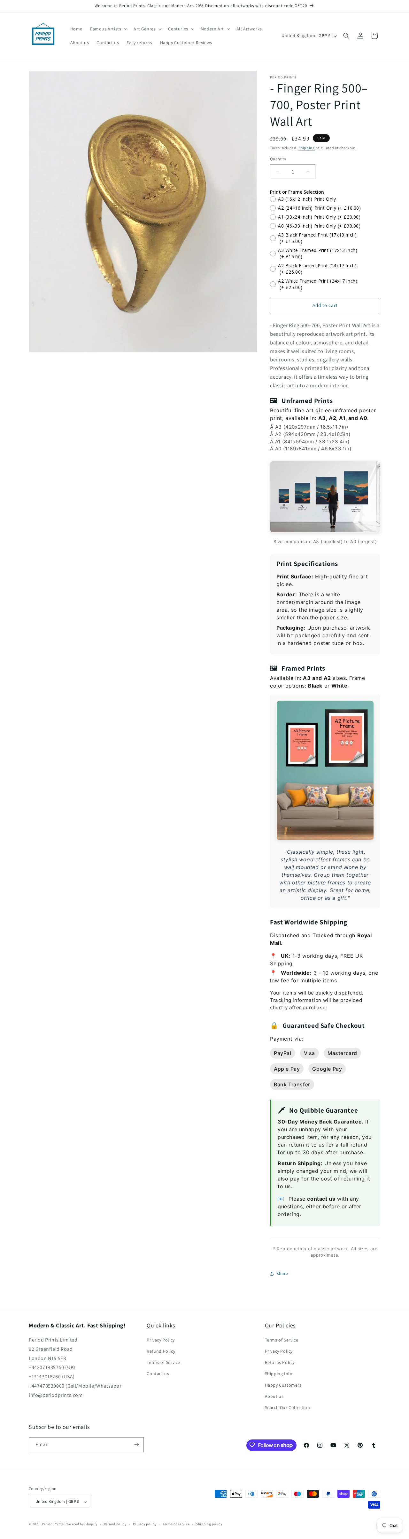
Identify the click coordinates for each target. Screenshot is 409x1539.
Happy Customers (283, 1385)
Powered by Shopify (81, 1524)
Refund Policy (161, 1351)
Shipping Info (279, 1374)
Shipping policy (209, 1524)
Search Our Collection (287, 1408)
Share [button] (282, 1273)
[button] (108, 29)
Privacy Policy (160, 1340)
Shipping (306, 147)
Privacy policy (145, 1524)
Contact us (158, 1374)
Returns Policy (280, 1363)
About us (274, 1396)
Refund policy (115, 1524)
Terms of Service (163, 1363)
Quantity (278, 159)
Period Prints (53, 1524)
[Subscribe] (136, 1444)
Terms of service (176, 1524)
